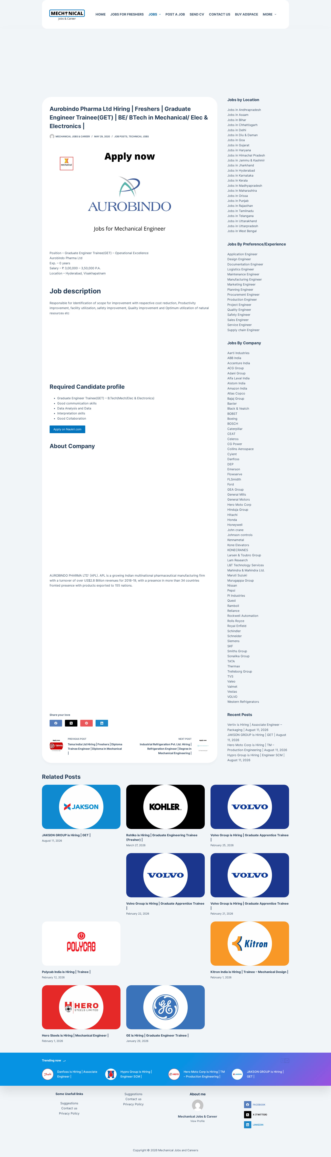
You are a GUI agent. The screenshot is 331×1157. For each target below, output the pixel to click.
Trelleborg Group (239, 671)
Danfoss (233, 459)
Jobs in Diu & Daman (242, 135)
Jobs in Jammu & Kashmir (246, 160)
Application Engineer (242, 254)
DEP (230, 464)
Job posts (120, 136)
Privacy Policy (69, 1113)
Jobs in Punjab (238, 201)
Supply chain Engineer (243, 330)
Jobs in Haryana (239, 150)
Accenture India (238, 363)
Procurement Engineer (243, 294)
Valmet (232, 686)
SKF (230, 646)
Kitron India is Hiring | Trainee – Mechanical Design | (249, 972)
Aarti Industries (238, 353)
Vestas (232, 691)
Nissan (232, 585)
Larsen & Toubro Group (244, 555)
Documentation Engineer (245, 264)
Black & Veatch (238, 408)
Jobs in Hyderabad (241, 170)
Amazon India (237, 388)
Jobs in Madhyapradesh (244, 185)
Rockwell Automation (242, 616)
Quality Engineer (239, 310)
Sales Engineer (238, 320)
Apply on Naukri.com (67, 429)
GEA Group (235, 489)
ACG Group (235, 368)
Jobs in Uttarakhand (242, 221)
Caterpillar (235, 429)
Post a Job (175, 14)
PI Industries (236, 595)
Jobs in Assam (237, 115)
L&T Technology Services (245, 565)
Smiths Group (237, 651)
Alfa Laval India (238, 378)
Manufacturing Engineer (244, 279)
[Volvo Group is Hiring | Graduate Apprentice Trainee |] (250, 807)
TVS (230, 676)
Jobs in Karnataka (240, 175)
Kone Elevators (238, 545)
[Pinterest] (86, 723)
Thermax (233, 666)
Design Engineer (239, 259)
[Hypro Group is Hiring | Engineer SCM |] (111, 1074)
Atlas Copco (236, 393)
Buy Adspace (246, 14)
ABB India (234, 358)
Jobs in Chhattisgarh (242, 125)
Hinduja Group (237, 509)
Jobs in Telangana (240, 216)
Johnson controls (239, 535)
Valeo (231, 681)
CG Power (234, 444)
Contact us (219, 14)
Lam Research (237, 560)
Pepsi (231, 590)
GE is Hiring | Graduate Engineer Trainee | (157, 1035)
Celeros (232, 439)
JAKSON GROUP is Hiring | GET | (251, 735)
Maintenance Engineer (243, 274)
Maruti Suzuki (237, 575)
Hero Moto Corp (239, 504)
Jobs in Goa (236, 140)
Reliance (233, 611)
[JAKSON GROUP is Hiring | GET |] (81, 807)
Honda (232, 520)
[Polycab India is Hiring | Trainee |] (81, 943)
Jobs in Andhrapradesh (244, 110)
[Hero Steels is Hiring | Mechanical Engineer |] (81, 1007)
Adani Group (236, 373)
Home (101, 14)
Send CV (197, 14)
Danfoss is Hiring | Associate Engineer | (77, 1074)
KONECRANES (237, 550)
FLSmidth (234, 479)
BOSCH (232, 423)
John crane (235, 530)
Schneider (234, 636)
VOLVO (232, 697)
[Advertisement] (165, 57)
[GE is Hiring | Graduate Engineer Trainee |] (165, 1007)
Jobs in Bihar (236, 120)
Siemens (233, 641)
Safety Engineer (238, 315)
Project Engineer (239, 305)
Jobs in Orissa (237, 196)
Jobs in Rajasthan (240, 206)
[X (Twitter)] (71, 723)
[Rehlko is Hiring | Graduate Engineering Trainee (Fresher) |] (165, 807)
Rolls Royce (235, 621)
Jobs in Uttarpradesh (242, 226)
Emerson (233, 469)
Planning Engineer (240, 289)
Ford (230, 484)
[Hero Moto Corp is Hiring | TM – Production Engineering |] (174, 1074)
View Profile (197, 1121)
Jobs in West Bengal (242, 231)
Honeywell (235, 525)
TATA (231, 661)
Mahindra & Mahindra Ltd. (246, 570)
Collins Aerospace (240, 449)
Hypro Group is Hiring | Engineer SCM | (255, 755)
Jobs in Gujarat (238, 145)
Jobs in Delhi (236, 130)
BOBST (232, 414)
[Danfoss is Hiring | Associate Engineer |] (47, 1074)
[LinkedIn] (102, 723)
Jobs (152, 14)
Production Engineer (242, 299)
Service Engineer (239, 325)
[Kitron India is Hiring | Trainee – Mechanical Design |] (250, 943)
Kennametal (235, 540)
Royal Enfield (236, 626)
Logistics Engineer (240, 269)
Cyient (232, 454)
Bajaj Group (235, 398)
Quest (231, 600)
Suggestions (69, 1103)
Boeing (232, 419)
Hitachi (232, 515)
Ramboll (233, 606)
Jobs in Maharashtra (242, 190)
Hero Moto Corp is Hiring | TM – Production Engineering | (204, 1074)
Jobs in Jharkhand (240, 165)
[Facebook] (56, 723)
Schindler (234, 631)
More (267, 14)
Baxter (232, 403)
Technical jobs (139, 136)
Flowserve (234, 474)
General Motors (238, 499)
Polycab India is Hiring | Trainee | (66, 972)
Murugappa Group (240, 580)
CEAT (231, 434)
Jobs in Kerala (237, 180)
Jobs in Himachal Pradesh (246, 155)
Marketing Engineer (241, 284)
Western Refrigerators (243, 702)
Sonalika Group (238, 656)
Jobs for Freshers (127, 14)
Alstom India (236, 383)
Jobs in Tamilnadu (240, 211)
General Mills (236, 494)
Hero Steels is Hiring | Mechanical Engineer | (75, 1035)
